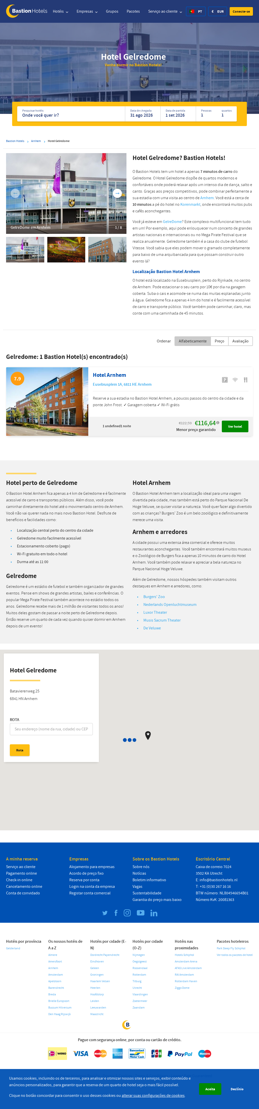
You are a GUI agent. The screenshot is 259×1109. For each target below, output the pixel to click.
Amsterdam (55, 975)
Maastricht (96, 1014)
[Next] (117, 193)
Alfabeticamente (193, 341)
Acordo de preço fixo (86, 873)
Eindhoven (97, 961)
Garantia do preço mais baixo (157, 899)
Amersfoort (55, 961)
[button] (241, 11)
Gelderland (13, 948)
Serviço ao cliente (163, 11)
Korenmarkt (190, 204)
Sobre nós (141, 867)
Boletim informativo (149, 880)
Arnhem (207, 198)
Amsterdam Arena (186, 961)
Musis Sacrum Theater (162, 620)
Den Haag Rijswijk (59, 1014)
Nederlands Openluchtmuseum (170, 604)
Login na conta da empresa (92, 886)
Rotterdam (139, 975)
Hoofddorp (97, 994)
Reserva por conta (84, 880)
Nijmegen (139, 955)
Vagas (137, 886)
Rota (14, 720)
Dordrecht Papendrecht (104, 955)
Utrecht (137, 988)
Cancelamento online (24, 886)
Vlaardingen (140, 994)
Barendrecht (56, 988)
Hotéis (58, 11)
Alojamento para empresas (92, 867)
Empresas (85, 11)
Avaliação (240, 341)
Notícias (139, 873)
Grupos (112, 11)
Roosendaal (140, 968)
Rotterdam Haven (186, 981)
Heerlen (95, 988)
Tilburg (137, 981)
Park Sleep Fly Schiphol (231, 948)
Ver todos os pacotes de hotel (235, 955)
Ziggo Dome (182, 988)
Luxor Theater (155, 612)
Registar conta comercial (90, 893)
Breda (52, 994)
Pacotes (133, 11)
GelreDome (172, 221)
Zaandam (139, 1007)
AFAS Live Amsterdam (188, 968)
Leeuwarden (98, 1007)
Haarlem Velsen (100, 981)
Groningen (97, 975)
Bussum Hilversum (60, 1007)
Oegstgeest (140, 961)
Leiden (94, 1001)
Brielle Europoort (58, 1001)
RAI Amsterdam (184, 975)
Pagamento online (21, 873)
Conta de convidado (23, 893)
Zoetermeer (140, 1001)
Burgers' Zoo (154, 597)
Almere (52, 955)
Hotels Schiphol (184, 955)
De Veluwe (152, 628)
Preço (219, 341)
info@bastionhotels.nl (219, 880)
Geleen (94, 968)
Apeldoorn (54, 981)
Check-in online (19, 880)
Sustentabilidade (147, 893)
